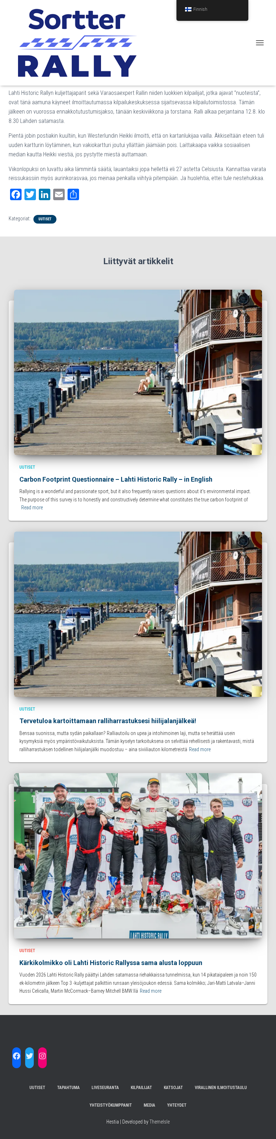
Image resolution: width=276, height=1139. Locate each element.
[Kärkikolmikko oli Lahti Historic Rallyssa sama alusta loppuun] (138, 855)
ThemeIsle (160, 1122)
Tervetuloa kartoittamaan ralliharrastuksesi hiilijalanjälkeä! (107, 721)
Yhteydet (177, 1105)
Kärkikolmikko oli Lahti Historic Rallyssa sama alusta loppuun (110, 962)
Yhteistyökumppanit (110, 1105)
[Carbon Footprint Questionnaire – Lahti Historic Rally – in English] (138, 372)
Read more (32, 507)
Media (149, 1105)
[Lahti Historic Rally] (80, 43)
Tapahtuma (68, 1087)
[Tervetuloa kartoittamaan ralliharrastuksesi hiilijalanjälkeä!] (138, 614)
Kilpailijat (141, 1087)
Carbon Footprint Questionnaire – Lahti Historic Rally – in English (115, 479)
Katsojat (173, 1087)
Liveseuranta (105, 1087)
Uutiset (44, 219)
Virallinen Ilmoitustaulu (221, 1087)
